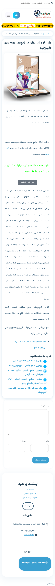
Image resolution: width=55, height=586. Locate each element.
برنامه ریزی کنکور (43, 3)
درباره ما (28, 505)
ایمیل (23, 441)
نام (46, 441)
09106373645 (29, 534)
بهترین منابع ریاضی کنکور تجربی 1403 (25, 365)
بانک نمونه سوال (30, 493)
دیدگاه (45, 406)
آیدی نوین (45, 34)
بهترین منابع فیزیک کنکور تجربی (27, 361)
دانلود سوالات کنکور (30, 497)
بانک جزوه (30, 489)
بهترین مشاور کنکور (28, 3)
